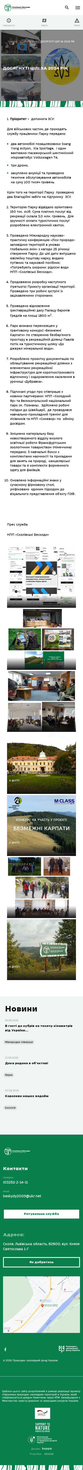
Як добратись (41, 1262)
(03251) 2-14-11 (15, 1182)
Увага (77, 25)
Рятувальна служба (41, 1214)
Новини (29, 41)
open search (67, 7)
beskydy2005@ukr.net (22, 1196)
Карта (44, 25)
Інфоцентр (9, 25)
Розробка (42, 1454)
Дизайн (35, 1448)
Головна (13, 41)
